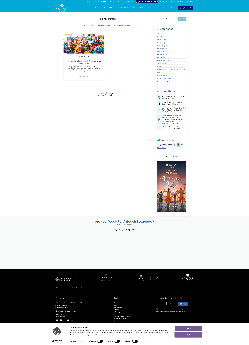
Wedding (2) (162, 55)
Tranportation (118, 307)
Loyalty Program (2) (165, 78)
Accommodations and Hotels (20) (171, 69)
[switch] (100, 341)
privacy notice (183, 309)
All (158, 34)
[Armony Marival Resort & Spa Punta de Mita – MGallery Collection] (106, 277)
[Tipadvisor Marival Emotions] (133, 230)
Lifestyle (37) (162, 46)
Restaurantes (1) (163, 75)
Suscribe (183, 304)
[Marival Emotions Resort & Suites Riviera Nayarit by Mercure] (188, 278)
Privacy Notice (118, 321)
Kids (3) (159, 72)
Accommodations (128, 8)
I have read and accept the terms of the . (173, 309)
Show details (145, 341)
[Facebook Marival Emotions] (120, 230)
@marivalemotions (124, 225)
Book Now (185, 7)
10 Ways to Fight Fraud (120, 319)
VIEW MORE (83, 77)
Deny (188, 334)
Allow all (188, 328)
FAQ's (119, 1)
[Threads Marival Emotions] (123, 230)
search (182, 19)
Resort (98, 8)
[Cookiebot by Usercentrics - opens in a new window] (56, 341)
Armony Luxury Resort (165, 144)
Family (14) (161, 43)
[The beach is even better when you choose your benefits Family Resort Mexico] (171, 186)
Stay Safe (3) (161, 52)
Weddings (117, 312)
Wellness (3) (162, 49)
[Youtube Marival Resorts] (129, 230)
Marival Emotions (163, 146)
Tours (115, 305)
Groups (116, 309)
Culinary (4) (162, 64)
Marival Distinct (178, 144)
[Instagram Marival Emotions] (116, 230)
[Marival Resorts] (65, 279)
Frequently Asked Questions (122, 316)
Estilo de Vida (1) (163, 81)
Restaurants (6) (163, 60)
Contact (116, 303)
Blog (84, 25)
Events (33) (161, 37)
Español (164, 1)
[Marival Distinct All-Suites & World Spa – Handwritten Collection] (147, 278)
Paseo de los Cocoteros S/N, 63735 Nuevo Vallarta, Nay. (71, 303)
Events (162, 8)
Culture (90, 25)
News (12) (160, 66)
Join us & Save (178, 1)
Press (112, 1)
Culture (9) (161, 40)
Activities (152, 8)
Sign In (191, 1)
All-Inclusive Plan (111, 8)
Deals (171, 8)
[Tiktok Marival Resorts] (126, 230)
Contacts (130, 1)
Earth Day (173, 146)
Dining (141, 8)
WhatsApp (66, 311)
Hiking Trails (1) (163, 58)
